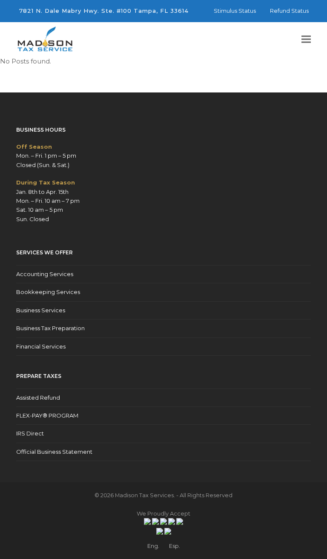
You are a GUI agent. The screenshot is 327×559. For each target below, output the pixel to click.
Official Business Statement (54, 451)
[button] (306, 39)
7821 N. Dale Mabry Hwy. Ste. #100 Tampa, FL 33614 (104, 10)
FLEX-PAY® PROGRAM (47, 415)
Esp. (174, 545)
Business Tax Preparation (50, 328)
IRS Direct (30, 433)
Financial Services (41, 346)
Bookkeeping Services (48, 291)
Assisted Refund (38, 397)
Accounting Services (44, 274)
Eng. (153, 545)
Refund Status (289, 10)
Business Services (40, 310)
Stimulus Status (235, 10)
